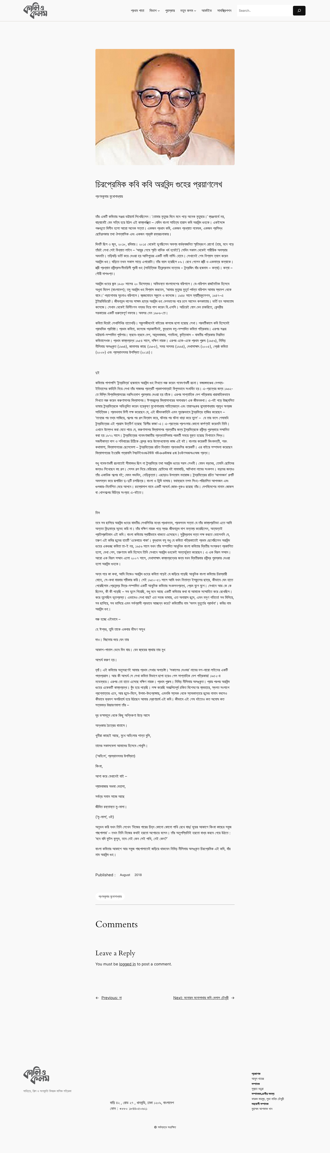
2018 (138, 875)
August (125, 875)
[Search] (299, 11)
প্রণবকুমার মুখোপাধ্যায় (109, 196)
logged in (127, 964)
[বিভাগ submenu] (159, 10)
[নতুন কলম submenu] (195, 10)
